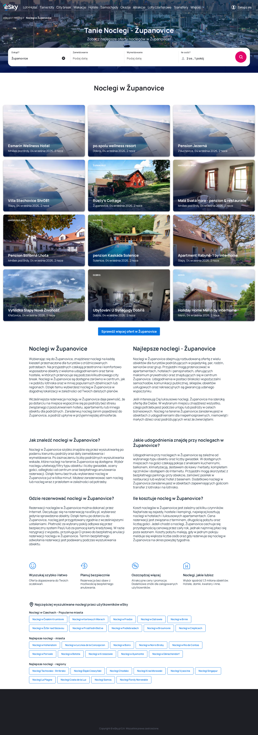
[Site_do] (153, 701)
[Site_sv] (177, 701)
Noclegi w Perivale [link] (42, 654)
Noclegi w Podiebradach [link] (125, 628)
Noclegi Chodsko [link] (119, 671)
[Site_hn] (214, 701)
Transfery (181, 7)
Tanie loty (47, 7)
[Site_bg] (56, 701)
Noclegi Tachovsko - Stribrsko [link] (49, 671)
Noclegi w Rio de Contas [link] (185, 645)
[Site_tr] (81, 701)
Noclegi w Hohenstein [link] (44, 645)
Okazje (126, 7)
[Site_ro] (44, 701)
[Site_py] (226, 701)
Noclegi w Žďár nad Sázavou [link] (48, 628)
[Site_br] (32, 701)
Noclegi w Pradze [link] (122, 619)
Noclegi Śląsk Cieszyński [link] (87, 671)
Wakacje (80, 7)
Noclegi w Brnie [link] (179, 619)
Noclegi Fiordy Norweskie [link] (134, 679)
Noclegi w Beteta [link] (70, 654)
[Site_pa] (165, 701)
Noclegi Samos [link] (103, 679)
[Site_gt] (202, 701)
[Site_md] (105, 701)
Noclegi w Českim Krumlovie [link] (48, 619)
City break (63, 7)
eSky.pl (7, 18)
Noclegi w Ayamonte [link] (132, 654)
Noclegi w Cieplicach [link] (190, 628)
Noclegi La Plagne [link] (42, 679)
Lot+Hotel (30, 7)
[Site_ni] (189, 701)
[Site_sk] (117, 701)
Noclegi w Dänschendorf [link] (165, 654)
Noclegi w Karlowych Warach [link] (88, 619)
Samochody (109, 7)
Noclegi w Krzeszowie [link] (101, 654)
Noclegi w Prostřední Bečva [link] (88, 628)
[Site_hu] (129, 701)
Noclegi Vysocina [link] (180, 671)
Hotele (93, 7)
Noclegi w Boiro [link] (122, 645)
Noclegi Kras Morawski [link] (149, 671)
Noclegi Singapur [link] (208, 671)
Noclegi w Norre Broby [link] (151, 645)
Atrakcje (139, 7)
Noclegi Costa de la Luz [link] (73, 679)
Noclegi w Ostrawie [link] (151, 619)
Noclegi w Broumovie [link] (159, 628)
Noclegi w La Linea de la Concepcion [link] (85, 645)
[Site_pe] (69, 701)
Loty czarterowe (159, 7)
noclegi (18, 18)
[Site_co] (141, 701)
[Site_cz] (93, 701)
